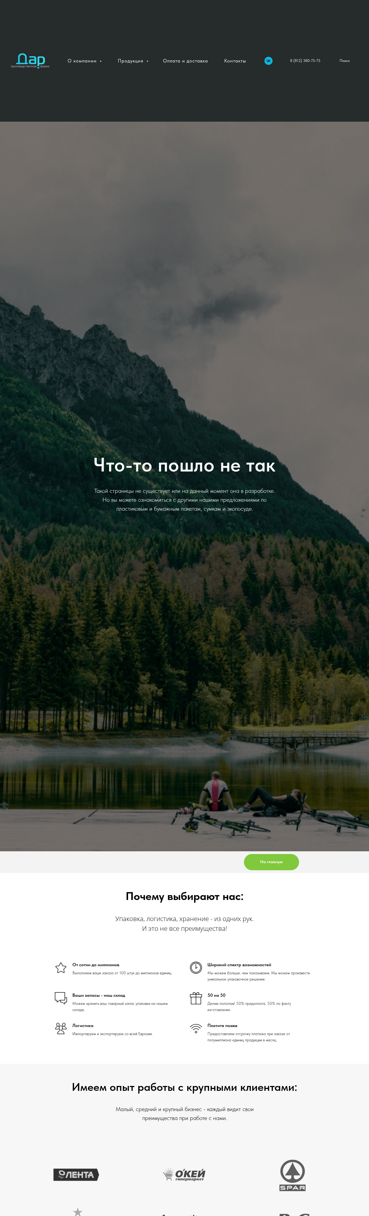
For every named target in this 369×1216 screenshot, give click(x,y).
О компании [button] (83, 61)
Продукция (131, 61)
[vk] (268, 61)
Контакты (235, 61)
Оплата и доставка (185, 61)
